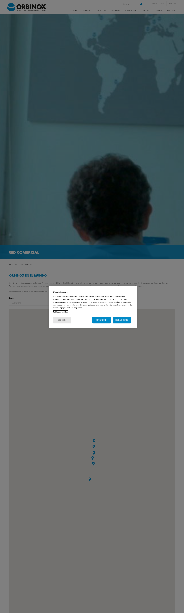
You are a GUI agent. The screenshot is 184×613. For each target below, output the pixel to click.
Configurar (62, 320)
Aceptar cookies (101, 320)
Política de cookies (60, 312)
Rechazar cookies (121, 320)
